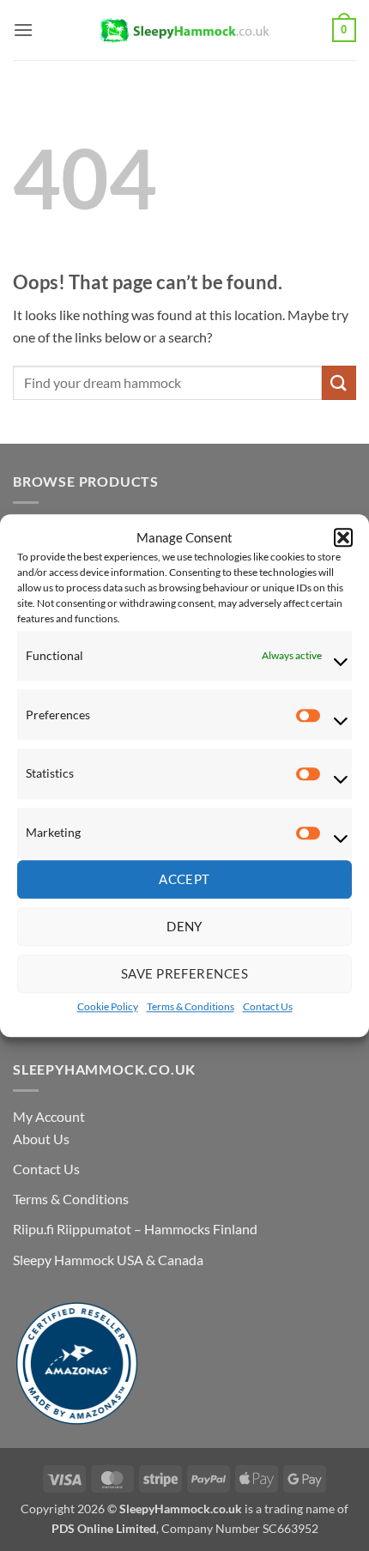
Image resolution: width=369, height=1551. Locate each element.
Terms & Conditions (190, 1006)
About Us (41, 1138)
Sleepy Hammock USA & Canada (108, 1259)
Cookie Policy (107, 1006)
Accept (184, 880)
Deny (184, 927)
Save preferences (184, 974)
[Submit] (339, 382)
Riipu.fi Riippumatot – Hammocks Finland (135, 1229)
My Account (49, 1116)
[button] (343, 537)
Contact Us (268, 1006)
